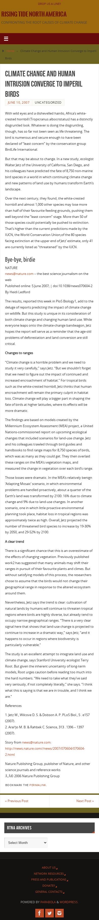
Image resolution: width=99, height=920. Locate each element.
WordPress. (69, 902)
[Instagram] (59, 913)
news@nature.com (19, 274)
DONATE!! (48, 885)
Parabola (48, 902)
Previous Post (16, 801)
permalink (37, 785)
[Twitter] (49, 913)
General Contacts (48, 892)
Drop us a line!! (49, 4)
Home (10, 51)
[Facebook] (39, 913)
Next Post (85, 801)
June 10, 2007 (19, 102)
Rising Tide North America (34, 14)
